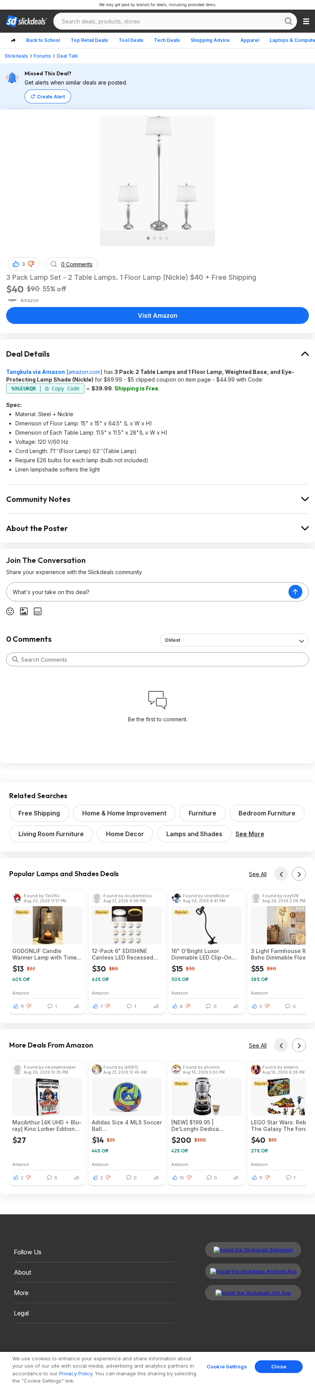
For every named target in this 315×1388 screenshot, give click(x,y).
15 (182, 1177)
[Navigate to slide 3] (161, 238)
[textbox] (147, 592)
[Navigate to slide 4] (167, 238)
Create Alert (51, 97)
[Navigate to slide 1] (148, 238)
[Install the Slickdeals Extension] (253, 1249)
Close (278, 1366)
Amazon (20, 992)
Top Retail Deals (89, 40)
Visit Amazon (157, 315)
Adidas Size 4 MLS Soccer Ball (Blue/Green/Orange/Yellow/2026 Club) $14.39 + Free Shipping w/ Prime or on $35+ (127, 1125)
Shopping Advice (210, 40)
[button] (31, 264)
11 (22, 1006)
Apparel (249, 40)
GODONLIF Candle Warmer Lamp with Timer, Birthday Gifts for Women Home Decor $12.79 (46, 954)
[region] (157, 1370)
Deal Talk (67, 56)
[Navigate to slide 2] (154, 238)
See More (249, 834)
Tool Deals (131, 40)
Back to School (43, 40)
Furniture (202, 813)
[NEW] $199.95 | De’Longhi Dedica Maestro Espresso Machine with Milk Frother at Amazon (206, 1125)
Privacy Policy (75, 1373)
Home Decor (125, 834)
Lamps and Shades (194, 834)
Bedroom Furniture (267, 813)
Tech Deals (167, 40)
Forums (42, 56)
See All (258, 874)
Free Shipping (39, 813)
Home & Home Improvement (124, 813)
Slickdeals (16, 56)
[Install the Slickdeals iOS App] (253, 1292)
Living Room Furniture (51, 834)
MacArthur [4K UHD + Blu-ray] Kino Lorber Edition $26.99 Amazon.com (46, 1125)
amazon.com (84, 372)
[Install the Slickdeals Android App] (253, 1271)
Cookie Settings (227, 1366)
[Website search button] (288, 21)
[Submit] (15, 659)
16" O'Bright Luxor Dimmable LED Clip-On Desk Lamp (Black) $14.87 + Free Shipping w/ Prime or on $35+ (205, 954)
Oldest (172, 640)
